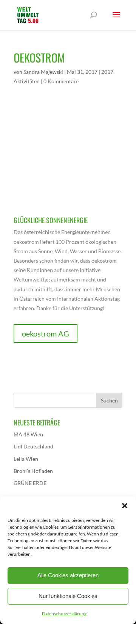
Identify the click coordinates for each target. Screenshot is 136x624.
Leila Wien (26, 459)
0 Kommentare (61, 81)
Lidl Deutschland (33, 446)
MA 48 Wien (28, 434)
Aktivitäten (27, 81)
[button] (124, 505)
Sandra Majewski (43, 72)
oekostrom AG (45, 333)
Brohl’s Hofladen (33, 471)
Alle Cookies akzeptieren (68, 575)
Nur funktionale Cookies (68, 596)
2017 (107, 72)
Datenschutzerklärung (64, 613)
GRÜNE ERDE (30, 483)
